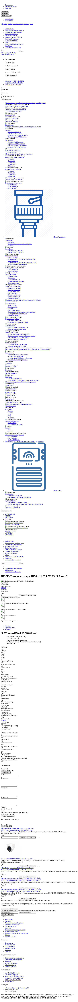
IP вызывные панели (15, 495)
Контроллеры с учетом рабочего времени (21, 336)
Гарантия (8, 928)
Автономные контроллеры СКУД (19, 334)
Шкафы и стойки (10, 274)
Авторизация (9, 19)
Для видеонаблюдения (12, 421)
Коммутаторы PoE (10, 389)
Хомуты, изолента (14, 290)
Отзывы (8, 629)
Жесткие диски (13, 269)
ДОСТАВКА (9, 517)
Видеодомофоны (10, 501)
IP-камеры (8, 130)
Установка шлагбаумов (12, 524)
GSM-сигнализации (11, 40)
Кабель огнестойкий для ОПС (14, 435)
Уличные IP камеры (14, 132)
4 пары (10, 412)
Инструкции (9, 943)
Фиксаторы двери (10, 366)
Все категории (9, 29)
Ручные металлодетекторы (17, 346)
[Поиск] (22, 51)
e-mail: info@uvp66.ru (7, 54)
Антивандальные (14, 279)
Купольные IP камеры (15, 133)
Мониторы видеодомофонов (17, 502)
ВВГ (9, 429)
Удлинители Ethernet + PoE (13, 402)
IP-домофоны (9, 494)
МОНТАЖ (8, 519)
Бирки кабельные (14, 296)
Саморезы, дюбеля (14, 288)
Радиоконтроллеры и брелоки (18, 322)
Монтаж (7, 935)
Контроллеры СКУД (11, 332)
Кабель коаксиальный (15, 424)
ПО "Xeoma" (12, 188)
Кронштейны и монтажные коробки (20, 244)
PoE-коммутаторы (10, 965)
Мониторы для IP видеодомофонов (19, 497)
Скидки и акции (10, 948)
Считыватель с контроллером (17, 360)
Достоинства (5, 778)
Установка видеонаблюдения (14, 523)
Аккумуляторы (13, 261)
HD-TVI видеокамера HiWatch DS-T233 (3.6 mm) (16, 869)
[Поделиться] (19, 597)
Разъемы (11, 242)
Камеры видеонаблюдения (13, 32)
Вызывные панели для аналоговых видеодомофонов (25, 504)
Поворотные (12, 152)
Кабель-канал (12, 293)
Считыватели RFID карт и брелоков (20, 358)
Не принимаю (5, 909)
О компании (9, 5)
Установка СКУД (10, 531)
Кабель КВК (12, 423)
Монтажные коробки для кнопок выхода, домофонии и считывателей (27, 349)
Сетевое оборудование (12, 39)
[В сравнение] (39, 866)
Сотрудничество (10, 946)
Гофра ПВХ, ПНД (14, 291)
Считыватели (9, 353)
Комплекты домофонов (12, 507)
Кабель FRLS (12, 436)
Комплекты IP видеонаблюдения (15, 109)
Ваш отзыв (4, 797)
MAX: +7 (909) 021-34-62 (13, 84)
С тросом (11, 418)
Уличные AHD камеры (15, 142)
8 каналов (11, 161)
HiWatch (3, 588)
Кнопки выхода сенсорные (17, 329)
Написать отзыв (6, 772)
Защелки (11, 308)
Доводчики (8, 377)
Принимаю (14, 909)
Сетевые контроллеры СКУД (17, 339)
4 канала (11, 159)
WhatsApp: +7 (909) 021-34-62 (14, 81)
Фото (2, 811)
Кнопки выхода (10, 325)
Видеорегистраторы (11, 34)
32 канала (11, 166)
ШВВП (10, 431)
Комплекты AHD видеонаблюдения (16, 106)
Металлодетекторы (11, 343)
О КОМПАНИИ (10, 514)
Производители (10, 945)
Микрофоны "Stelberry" (16, 250)
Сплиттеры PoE (10, 395)
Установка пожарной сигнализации (16, 528)
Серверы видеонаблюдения (13, 179)
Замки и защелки (10, 303)
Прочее (10, 245)
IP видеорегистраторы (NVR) (14, 157)
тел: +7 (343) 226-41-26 (8, 53)
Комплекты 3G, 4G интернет (14, 44)
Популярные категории (8, 955)
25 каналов (12, 164)
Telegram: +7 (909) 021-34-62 (14, 83)
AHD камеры (9, 140)
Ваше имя (4, 774)
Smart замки (12, 305)
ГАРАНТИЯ (8, 533)
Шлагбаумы (8, 370)
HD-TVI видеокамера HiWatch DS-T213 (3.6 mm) (16, 830)
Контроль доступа (10, 966)
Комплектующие (13, 283)
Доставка (8, 921)
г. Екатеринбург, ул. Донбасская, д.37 (17, 988)
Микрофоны (9, 249)
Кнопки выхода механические (18, 327)
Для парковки (9, 125)
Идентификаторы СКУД (12, 319)
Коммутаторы (9, 385)
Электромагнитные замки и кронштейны (21, 312)
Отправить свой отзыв (8, 816)
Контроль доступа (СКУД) (13, 37)
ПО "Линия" (12, 184)
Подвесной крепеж (14, 295)
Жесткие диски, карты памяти (14, 267)
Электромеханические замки (17, 314)
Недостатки (4, 788)
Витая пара (8, 409)
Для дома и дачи (10, 115)
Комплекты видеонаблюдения (14, 30)
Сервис (3, 916)
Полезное (4, 940)
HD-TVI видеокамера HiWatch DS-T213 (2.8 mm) (16, 858)
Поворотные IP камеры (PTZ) (17, 135)
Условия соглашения (11, 931)
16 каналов (12, 162)
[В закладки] (37, 866)
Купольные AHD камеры (16, 144)
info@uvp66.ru (9, 981)
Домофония (8, 46)
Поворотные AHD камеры (17, 147)
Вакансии (8, 951)
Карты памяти (13, 271)
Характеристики (10, 627)
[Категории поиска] (1, 538)
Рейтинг (3, 807)
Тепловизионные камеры (13, 150)
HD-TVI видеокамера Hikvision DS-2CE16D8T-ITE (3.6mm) (20, 880)
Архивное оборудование (13, 47)
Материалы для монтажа (13, 286)
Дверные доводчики (15, 378)
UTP (9, 416)
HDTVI (3, 720)
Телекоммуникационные (16, 281)
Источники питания (11, 256)
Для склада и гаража (11, 121)
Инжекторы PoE (10, 392)
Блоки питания (13, 257)
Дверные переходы (11, 373)
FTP (9, 414)
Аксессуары (8, 240)
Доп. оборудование (11, 35)
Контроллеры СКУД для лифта (18, 337)
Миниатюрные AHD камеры (17, 145)
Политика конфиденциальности (15, 930)
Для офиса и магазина (12, 118)
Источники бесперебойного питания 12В (21, 259)
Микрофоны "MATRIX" (16, 252)
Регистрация (9, 20)
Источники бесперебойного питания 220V (22, 262)
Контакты (8, 8)
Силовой (7, 428)
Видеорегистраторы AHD (13, 169)
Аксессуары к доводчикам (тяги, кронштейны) (23, 380)
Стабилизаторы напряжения (17, 264)
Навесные (11, 278)
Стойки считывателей (15, 356)
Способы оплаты (10, 926)
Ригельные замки (14, 310)
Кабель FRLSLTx (14, 440)
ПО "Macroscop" (13, 186)
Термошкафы (12, 276)
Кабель (7, 42)
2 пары (10, 411)
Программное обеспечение (13, 183)
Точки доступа (9, 399)
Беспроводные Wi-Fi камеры (17, 137)
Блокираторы (12, 307)
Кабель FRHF (12, 438)
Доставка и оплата (11, 6)
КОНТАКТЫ (9, 535)
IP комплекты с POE (14, 111)
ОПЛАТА (8, 516)
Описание (8, 626)
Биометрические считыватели (18, 354)
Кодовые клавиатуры (15, 320)
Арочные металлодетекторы (17, 344)
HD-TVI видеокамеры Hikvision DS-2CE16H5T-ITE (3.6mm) (20, 891)
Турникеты (8, 363)
